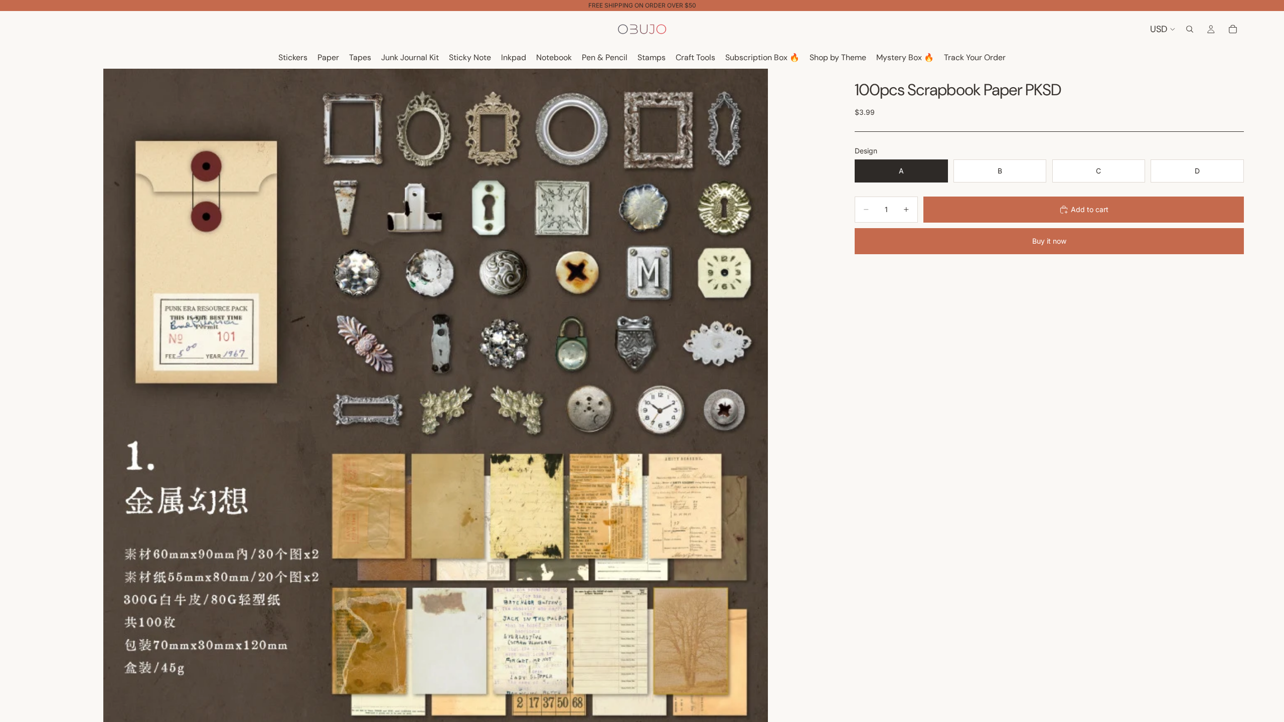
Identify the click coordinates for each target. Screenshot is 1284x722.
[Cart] (1233, 29)
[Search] (1190, 29)
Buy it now (1049, 241)
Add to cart (1089, 209)
